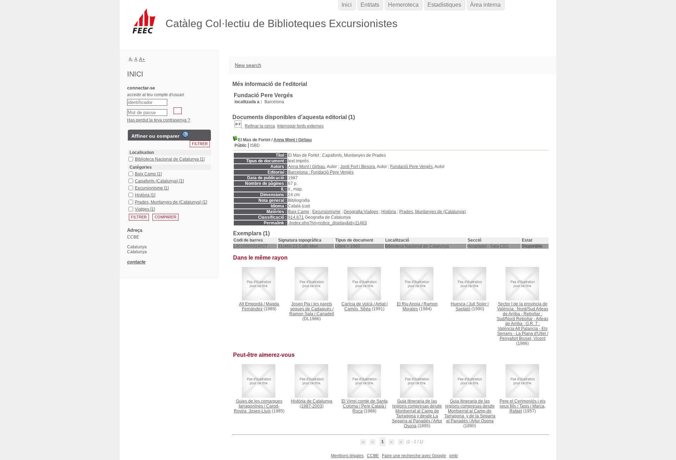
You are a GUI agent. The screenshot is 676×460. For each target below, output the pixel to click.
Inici (347, 5)
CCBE (373, 455)
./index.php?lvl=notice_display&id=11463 (327, 222)
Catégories (141, 167)
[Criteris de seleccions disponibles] (238, 126)
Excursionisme (326, 211)
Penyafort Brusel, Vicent (522, 338)
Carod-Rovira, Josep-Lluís (257, 409)
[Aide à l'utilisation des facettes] (185, 134)
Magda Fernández (260, 306)
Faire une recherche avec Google (414, 455)
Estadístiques (444, 5)
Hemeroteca (403, 5)
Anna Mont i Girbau (293, 139)
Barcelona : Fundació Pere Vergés (320, 172)
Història (388, 211)
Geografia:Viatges (361, 211)
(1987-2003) (311, 404)
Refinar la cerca (260, 126)
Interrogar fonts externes (300, 126)
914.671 (296, 217)
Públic (240, 145)
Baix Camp (298, 211)
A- (131, 59)
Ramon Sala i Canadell (311, 313)
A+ (142, 59)
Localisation (142, 152)
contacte (136, 262)
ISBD (255, 145)
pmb (453, 455)
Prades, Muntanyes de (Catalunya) (432, 211)
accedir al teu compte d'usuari (155, 94)
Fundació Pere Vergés (411, 166)
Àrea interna (485, 5)
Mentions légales (347, 455)
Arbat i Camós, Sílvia (366, 306)
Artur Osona (482, 420)
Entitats (370, 5)
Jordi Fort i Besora (357, 166)
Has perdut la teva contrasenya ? (158, 120)
